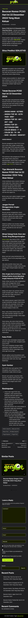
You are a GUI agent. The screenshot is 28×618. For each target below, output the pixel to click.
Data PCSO (5, 431)
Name (5, 528)
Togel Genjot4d (6, 434)
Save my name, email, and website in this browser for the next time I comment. (14, 546)
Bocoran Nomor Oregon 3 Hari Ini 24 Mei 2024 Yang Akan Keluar (13, 481)
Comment (6, 508)
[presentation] (14, 468)
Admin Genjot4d (6, 428)
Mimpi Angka (5, 239)
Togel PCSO (15, 434)
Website (5, 541)
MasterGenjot (6, 24)
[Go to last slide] (4, 474)
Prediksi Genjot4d (14, 431)
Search (3, 565)
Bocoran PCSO (15, 428)
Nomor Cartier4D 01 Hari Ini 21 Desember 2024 (20, 444)
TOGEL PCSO (5, 8)
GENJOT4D (17, 39)
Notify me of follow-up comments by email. (12, 552)
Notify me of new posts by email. (13, 556)
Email (5, 535)
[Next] (24, 474)
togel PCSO (10, 164)
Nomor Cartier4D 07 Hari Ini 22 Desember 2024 (7, 444)
